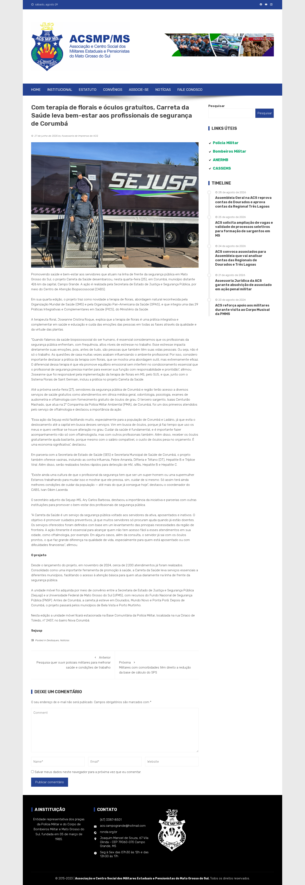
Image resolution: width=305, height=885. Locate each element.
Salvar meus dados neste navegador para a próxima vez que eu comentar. (88, 772)
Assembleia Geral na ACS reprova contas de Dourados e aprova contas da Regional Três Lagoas (243, 202)
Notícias (163, 90)
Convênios (112, 90)
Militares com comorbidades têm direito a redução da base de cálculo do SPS (155, 667)
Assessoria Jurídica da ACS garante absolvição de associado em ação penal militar (243, 285)
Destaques (53, 640)
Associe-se (139, 90)
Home (36, 90)
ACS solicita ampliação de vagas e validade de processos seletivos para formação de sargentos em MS (244, 229)
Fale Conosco (190, 90)
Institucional (59, 90)
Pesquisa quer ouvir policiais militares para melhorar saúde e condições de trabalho (74, 662)
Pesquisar (216, 106)
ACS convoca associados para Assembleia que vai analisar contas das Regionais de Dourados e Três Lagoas (240, 258)
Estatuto (87, 90)
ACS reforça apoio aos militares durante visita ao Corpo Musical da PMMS (242, 309)
